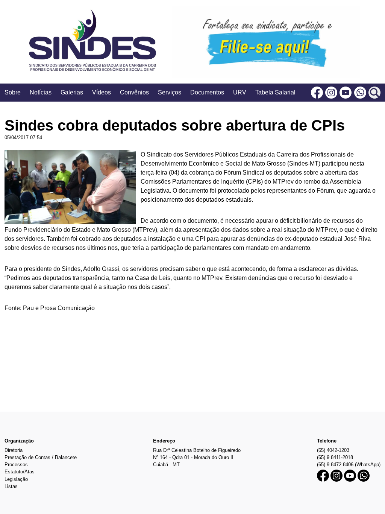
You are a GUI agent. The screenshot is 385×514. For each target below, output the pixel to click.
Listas (11, 486)
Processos (16, 464)
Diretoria (14, 450)
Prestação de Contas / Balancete (41, 457)
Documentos (207, 92)
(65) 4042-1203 (333, 450)
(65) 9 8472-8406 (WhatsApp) (348, 464)
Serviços (169, 92)
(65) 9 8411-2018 (335, 457)
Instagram (331, 93)
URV (239, 92)
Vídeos (101, 92)
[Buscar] (374, 93)
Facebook (317, 93)
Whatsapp (360, 93)
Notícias (41, 92)
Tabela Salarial (275, 92)
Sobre (13, 92)
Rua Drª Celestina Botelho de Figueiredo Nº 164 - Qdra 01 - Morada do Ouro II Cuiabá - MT (197, 457)
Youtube (346, 93)
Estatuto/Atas (20, 471)
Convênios (134, 92)
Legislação (16, 479)
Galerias (72, 92)
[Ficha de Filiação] (266, 42)
